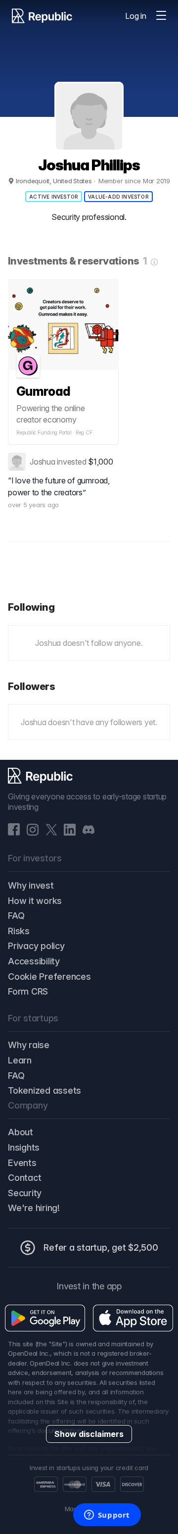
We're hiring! (34, 1208)
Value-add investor (118, 197)
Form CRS (28, 991)
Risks (19, 931)
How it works (35, 901)
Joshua (42, 462)
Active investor (53, 197)
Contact (24, 1177)
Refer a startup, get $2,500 (101, 1247)
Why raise (28, 1045)
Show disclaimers (89, 1434)
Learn (20, 1060)
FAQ (16, 915)
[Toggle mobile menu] (161, 16)
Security (25, 1193)
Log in (135, 16)
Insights (24, 1147)
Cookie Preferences (49, 976)
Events (22, 1163)
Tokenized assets (44, 1090)
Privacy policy (36, 946)
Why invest (31, 885)
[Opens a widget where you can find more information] (107, 1515)
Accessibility (34, 961)
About (20, 1132)
